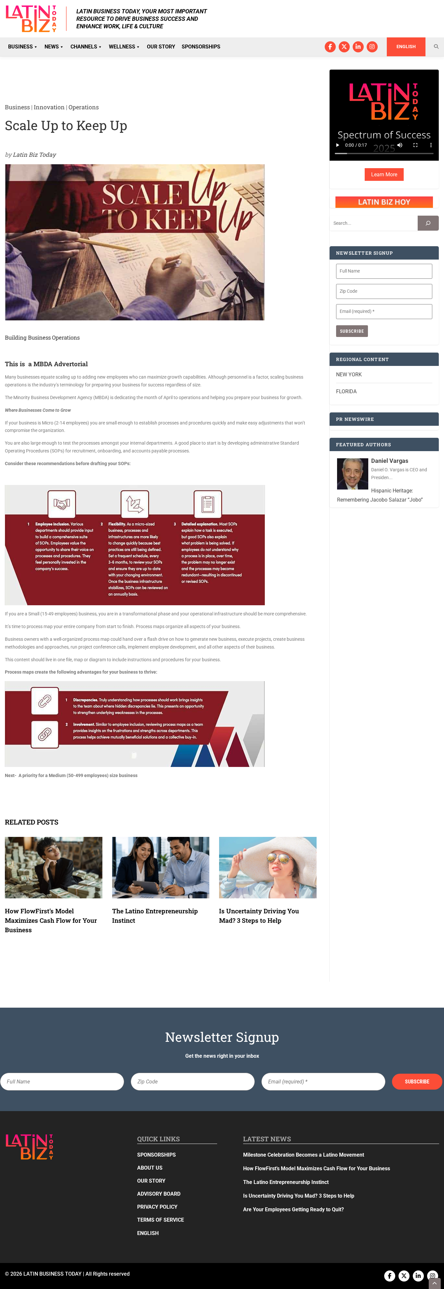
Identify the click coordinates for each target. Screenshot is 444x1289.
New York (349, 374)
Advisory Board (158, 1194)
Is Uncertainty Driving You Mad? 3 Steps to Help (298, 1196)
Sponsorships (201, 47)
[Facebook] (330, 46)
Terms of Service (160, 1220)
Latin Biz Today (34, 154)
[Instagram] (372, 46)
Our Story (161, 47)
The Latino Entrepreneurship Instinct (286, 1182)
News (52, 47)
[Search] (428, 223)
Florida (346, 391)
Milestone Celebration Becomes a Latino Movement (304, 1155)
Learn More (384, 174)
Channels (84, 47)
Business (20, 47)
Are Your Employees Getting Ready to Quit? (293, 1209)
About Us (150, 1168)
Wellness (122, 47)
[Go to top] (435, 1283)
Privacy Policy (157, 1207)
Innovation (49, 107)
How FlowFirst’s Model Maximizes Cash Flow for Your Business (51, 920)
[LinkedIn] (358, 46)
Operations (84, 107)
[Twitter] (344, 46)
